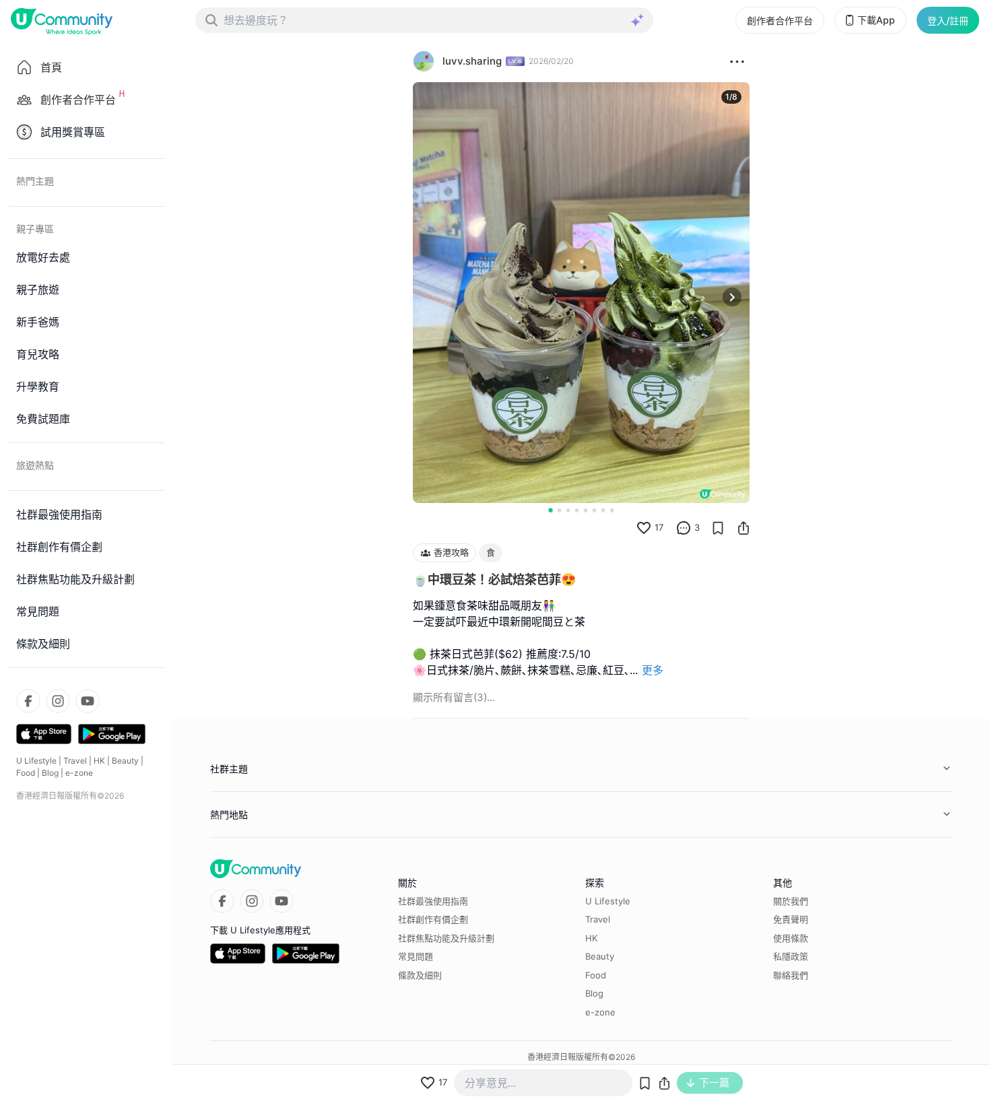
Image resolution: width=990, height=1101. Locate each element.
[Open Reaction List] (737, 61)
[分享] (743, 528)
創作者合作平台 (780, 20)
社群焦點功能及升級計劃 (446, 938)
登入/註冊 (947, 20)
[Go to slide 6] (594, 510)
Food (25, 773)
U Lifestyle (36, 761)
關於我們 (790, 901)
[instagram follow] (58, 701)
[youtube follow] (87, 701)
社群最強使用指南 (433, 901)
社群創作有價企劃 (433, 919)
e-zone (79, 773)
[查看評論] (683, 528)
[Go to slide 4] (577, 510)
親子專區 (35, 228)
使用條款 (790, 938)
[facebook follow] (28, 701)
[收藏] (718, 528)
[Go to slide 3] (568, 510)
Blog (50, 773)
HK (99, 761)
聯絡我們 (790, 975)
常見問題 (415, 956)
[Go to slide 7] (603, 510)
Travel (75, 761)
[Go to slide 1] (550, 510)
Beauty (125, 761)
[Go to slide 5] (585, 510)
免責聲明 (790, 919)
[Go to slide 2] (559, 510)
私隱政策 (790, 956)
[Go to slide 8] (612, 510)
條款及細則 (420, 975)
